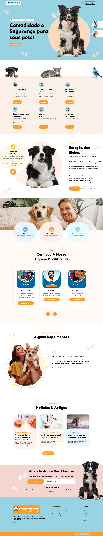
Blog (51, 3)
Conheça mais (25, 299)
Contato (56, 3)
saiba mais (17, 102)
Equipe (85, 515)
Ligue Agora (15, 44)
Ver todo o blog (48, 453)
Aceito (76, 534)
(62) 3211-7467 (36, 481)
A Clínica (38, 3)
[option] (32, 33)
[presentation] (48, 314)
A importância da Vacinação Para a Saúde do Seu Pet (22, 437)
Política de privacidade (84, 534)
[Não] (101, 534)
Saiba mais (75, 188)
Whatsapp (91, 3)
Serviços (45, 3)
